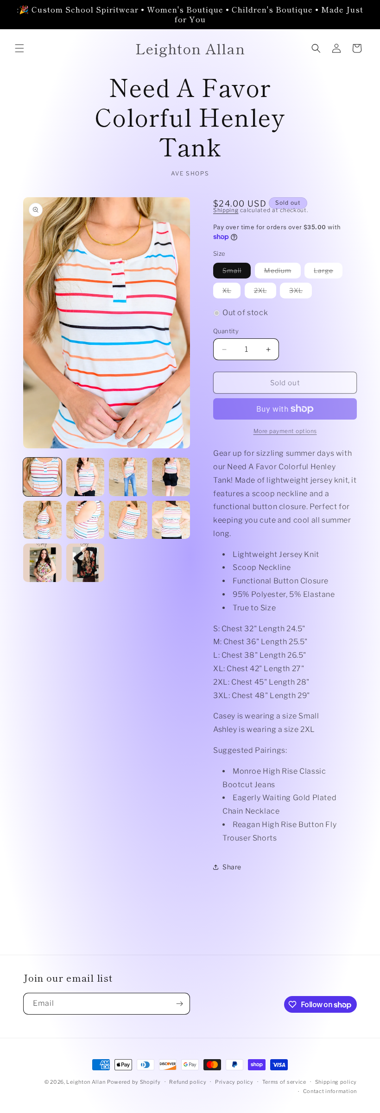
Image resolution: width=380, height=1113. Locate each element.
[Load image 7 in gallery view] (128, 520)
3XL (300, 292)
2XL (265, 292)
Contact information (330, 1091)
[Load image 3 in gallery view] (128, 477)
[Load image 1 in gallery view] (42, 477)
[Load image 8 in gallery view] (171, 520)
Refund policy (187, 1082)
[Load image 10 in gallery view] (85, 563)
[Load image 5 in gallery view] (42, 520)
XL (231, 292)
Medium (282, 272)
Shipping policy (336, 1082)
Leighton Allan (85, 1082)
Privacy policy (234, 1082)
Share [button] (231, 867)
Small (236, 272)
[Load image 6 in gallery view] (85, 520)
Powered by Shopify (134, 1082)
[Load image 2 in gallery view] (85, 477)
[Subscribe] (179, 1004)
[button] (19, 48)
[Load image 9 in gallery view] (42, 563)
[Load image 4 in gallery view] (171, 477)
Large (328, 272)
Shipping (226, 210)
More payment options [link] (285, 430)
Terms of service (284, 1082)
